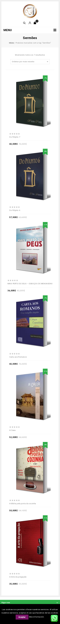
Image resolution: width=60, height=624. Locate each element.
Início (11, 43)
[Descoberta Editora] (30, 11)
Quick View (39, 95)
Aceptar (22, 617)
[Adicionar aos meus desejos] (20, 95)
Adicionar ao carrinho (26, 95)
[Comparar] (33, 95)
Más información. (37, 617)
